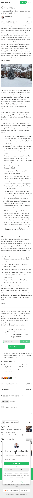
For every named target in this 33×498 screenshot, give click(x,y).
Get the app (24, 490)
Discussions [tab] (14, 422)
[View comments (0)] (9, 21)
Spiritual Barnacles (8, 427)
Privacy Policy (19, 477)
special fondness (11, 46)
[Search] (30, 422)
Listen (29, 17)
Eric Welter (8, 16)
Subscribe (23, 2)
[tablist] (8, 401)
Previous (6, 389)
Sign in (29, 2)
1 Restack (20, 378)
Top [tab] (3, 422)
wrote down (21, 130)
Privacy (17, 484)
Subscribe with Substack (18, 470)
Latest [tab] (7, 422)
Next (27, 389)
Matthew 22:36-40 (9, 361)
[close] (28, 443)
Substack (8, 494)
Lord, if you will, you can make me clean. (11, 430)
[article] (16, 431)
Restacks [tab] (12, 401)
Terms (22, 484)
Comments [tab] (5, 401)
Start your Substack (12, 490)
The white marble (7, 439)
